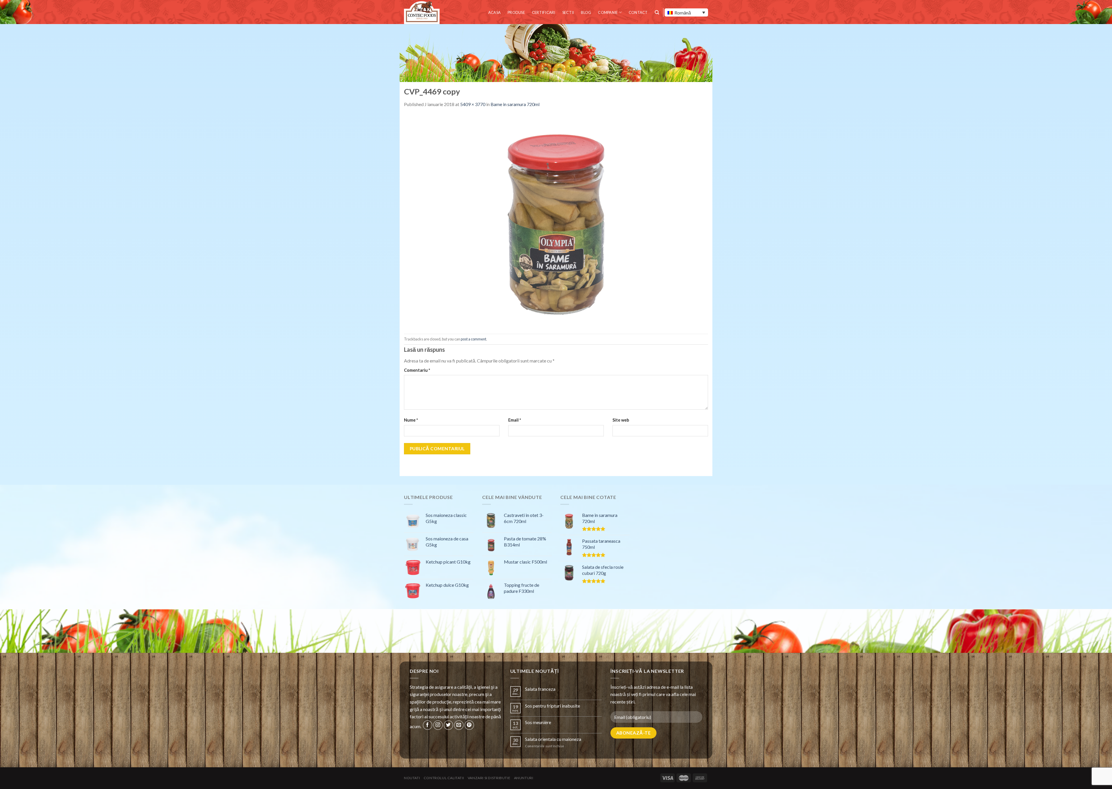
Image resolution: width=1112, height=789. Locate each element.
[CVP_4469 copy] (556, 220)
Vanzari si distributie (489, 778)
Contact (638, 12)
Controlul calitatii (444, 778)
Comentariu (417, 370)
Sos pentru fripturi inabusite (552, 705)
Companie (608, 12)
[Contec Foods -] (423, 12)
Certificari (543, 12)
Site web (620, 420)
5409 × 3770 (472, 104)
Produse (516, 12)
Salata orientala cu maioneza (553, 739)
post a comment (473, 339)
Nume (411, 420)
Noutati (412, 778)
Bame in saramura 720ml (515, 104)
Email (514, 420)
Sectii (568, 12)
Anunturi (523, 778)
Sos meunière (538, 722)
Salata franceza (540, 689)
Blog (586, 12)
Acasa (494, 12)
